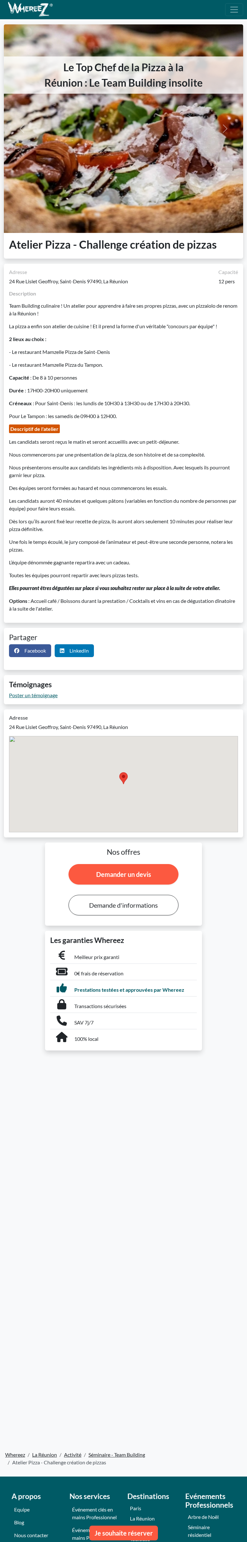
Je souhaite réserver (124, 1533)
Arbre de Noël (203, 1517)
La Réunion (142, 1518)
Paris (135, 1508)
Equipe (22, 1509)
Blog (19, 1522)
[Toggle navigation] (234, 9)
